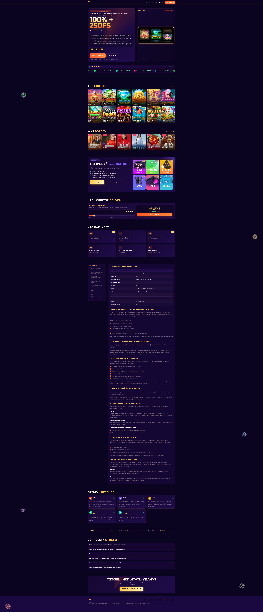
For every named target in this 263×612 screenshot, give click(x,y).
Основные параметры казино (95, 269)
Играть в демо (97, 182)
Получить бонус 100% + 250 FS (131, 589)
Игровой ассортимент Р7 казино (96, 289)
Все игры (171, 86)
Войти (161, 2)
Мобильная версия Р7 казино (95, 297)
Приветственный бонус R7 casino (96, 286)
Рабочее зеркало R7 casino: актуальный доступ (97, 273)
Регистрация (170, 2)
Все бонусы (112, 55)
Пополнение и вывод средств (95, 293)
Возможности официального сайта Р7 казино (96, 277)
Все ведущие (170, 131)
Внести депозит (155, 214)
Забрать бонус (97, 55)
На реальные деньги (113, 182)
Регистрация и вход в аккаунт (95, 282)
